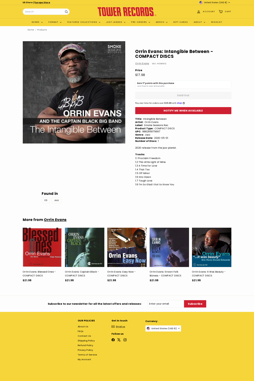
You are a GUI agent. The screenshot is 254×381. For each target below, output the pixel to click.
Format (54, 22)
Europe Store (42, 2)
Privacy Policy (85, 350)
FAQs (80, 331)
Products (42, 29)
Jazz (56, 200)
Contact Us (84, 335)
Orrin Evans (142, 63)
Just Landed (114, 22)
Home (31, 29)
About (198, 22)
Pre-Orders (139, 22)
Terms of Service (87, 354)
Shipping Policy (86, 340)
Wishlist (216, 22)
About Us (83, 326)
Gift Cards (180, 22)
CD (45, 200)
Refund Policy (85, 345)
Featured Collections (82, 22)
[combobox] (46, 12)
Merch (160, 22)
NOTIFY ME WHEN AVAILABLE (183, 110)
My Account (84, 359)
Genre (36, 22)
